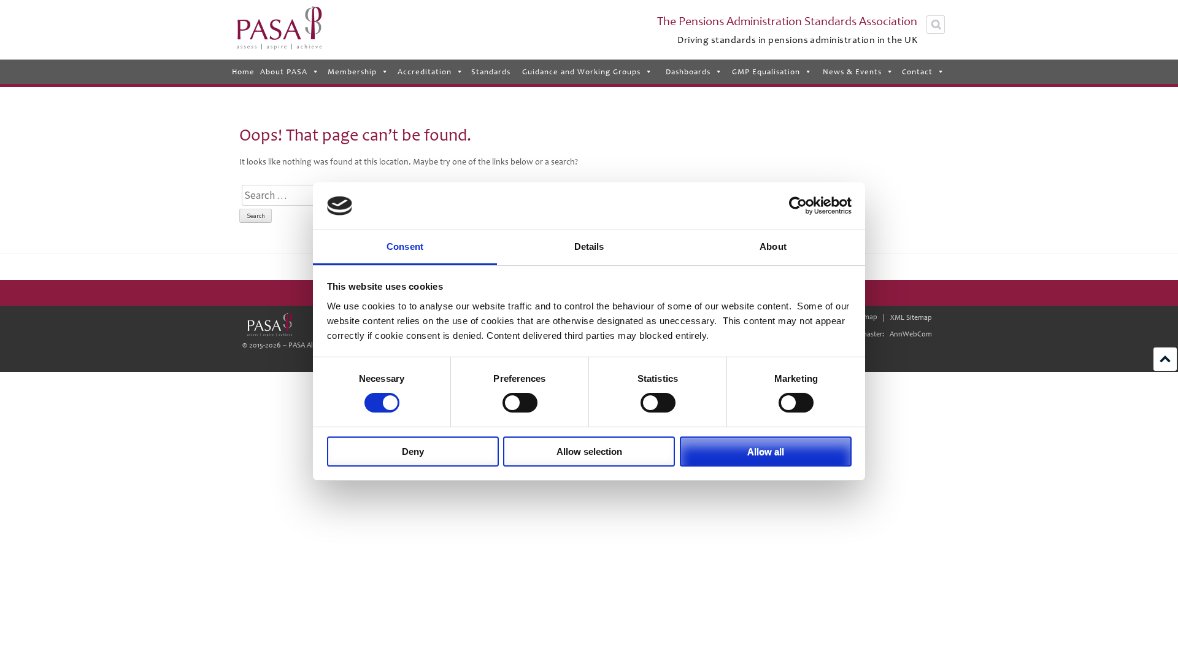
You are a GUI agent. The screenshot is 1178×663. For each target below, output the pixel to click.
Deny (413, 451)
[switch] (519, 403)
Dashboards (688, 72)
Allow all (765, 451)
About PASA (283, 72)
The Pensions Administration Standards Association (787, 21)
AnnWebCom (911, 334)
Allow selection (589, 451)
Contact (917, 72)
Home (243, 72)
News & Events (852, 72)
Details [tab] (589, 246)
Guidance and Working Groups (581, 72)
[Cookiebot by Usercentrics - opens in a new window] (798, 205)
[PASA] (269, 324)
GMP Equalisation (766, 72)
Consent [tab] (405, 246)
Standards (490, 72)
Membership (352, 72)
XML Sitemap (911, 318)
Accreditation (425, 72)
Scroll (1165, 359)
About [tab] (773, 246)
